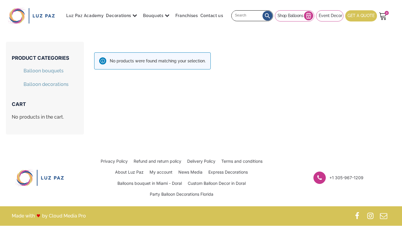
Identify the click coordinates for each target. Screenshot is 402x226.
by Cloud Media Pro (64, 216)
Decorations (118, 15)
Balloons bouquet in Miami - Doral (149, 183)
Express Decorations (228, 172)
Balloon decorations (46, 84)
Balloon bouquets (44, 71)
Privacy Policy (114, 161)
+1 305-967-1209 (346, 177)
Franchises (186, 15)
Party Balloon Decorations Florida (181, 194)
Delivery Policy (201, 161)
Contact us (211, 15)
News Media (190, 172)
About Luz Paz (129, 172)
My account (160, 172)
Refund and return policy (157, 161)
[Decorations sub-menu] (135, 15)
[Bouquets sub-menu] (168, 15)
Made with (23, 216)
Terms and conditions (242, 161)
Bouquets (153, 15)
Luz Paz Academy (85, 15)
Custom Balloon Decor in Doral (217, 183)
